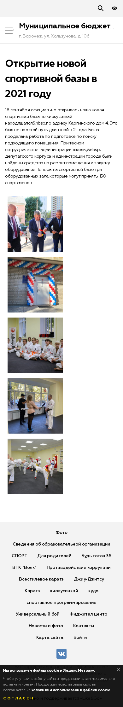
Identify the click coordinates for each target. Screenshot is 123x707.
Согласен (18, 698)
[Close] (118, 669)
